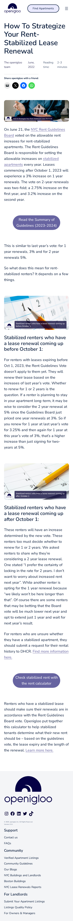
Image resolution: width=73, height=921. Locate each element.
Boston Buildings (15, 881)
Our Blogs (10, 869)
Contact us (11, 837)
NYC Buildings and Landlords (22, 875)
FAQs (7, 843)
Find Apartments (43, 8)
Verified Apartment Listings (21, 858)
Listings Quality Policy (18, 907)
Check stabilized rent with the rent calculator (36, 680)
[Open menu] (66, 8)
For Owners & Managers (19, 913)
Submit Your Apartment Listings (24, 901)
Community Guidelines (18, 863)
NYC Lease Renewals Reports (22, 887)
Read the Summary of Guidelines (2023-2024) (36, 222)
